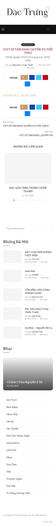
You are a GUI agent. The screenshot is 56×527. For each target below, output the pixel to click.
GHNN (35, 275)
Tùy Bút (10, 485)
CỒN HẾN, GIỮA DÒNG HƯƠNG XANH (37, 291)
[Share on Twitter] (38, 77)
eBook (10, 421)
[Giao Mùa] (12, 276)
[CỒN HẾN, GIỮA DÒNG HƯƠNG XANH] (12, 294)
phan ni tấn (37, 297)
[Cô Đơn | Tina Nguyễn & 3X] (28, 373)
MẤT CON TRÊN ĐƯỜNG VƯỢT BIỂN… (38, 254)
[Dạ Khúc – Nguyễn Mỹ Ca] (12, 332)
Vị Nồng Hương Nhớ (18, 493)
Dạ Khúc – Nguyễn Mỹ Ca (38, 327)
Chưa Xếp (12, 414)
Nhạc (9, 457)
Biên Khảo (12, 407)
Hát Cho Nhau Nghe (18, 435)
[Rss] (44, 29)
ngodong (36, 316)
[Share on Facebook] (32, 77)
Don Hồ (35, 259)
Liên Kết (11, 450)
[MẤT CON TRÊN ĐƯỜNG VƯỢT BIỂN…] (12, 257)
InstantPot (12, 442)
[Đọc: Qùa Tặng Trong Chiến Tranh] (28, 168)
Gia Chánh (12, 428)
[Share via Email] (27, 83)
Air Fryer (11, 399)
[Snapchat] (41, 29)
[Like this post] (25, 77)
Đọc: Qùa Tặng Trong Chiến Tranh (36, 310)
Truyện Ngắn (14, 478)
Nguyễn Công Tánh (23, 65)
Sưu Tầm (11, 464)
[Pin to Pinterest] (45, 77)
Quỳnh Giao (37, 331)
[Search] (52, 29)
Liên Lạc (48, 521)
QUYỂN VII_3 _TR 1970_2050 (19, 95)
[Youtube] (37, 29)
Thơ (8, 471)
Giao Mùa (30, 271)
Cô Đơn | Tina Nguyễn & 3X (24, 382)
